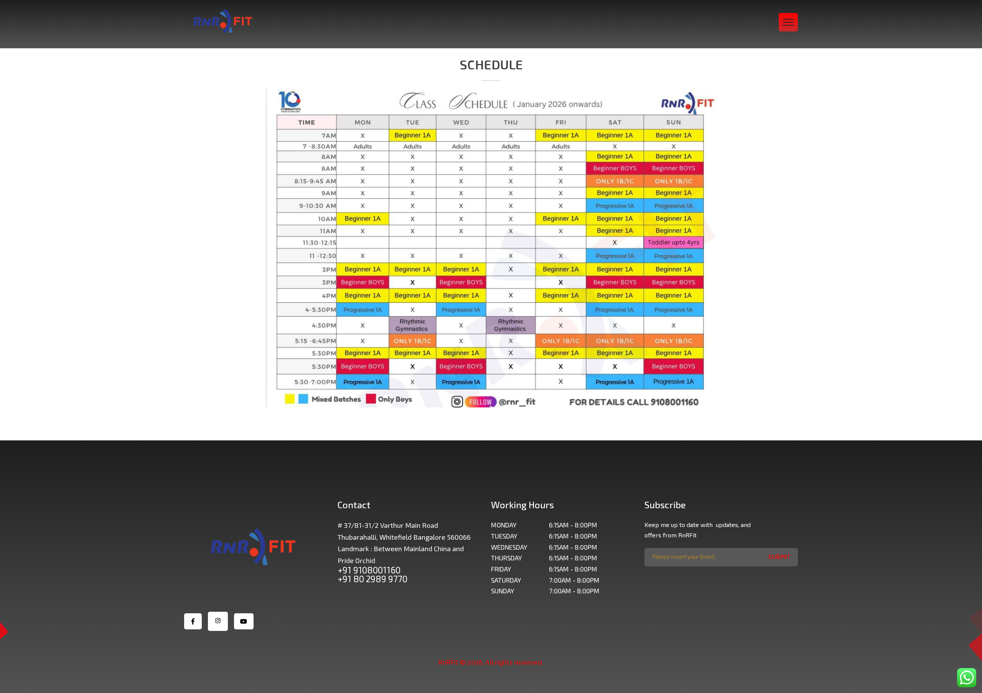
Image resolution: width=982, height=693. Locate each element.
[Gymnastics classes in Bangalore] (222, 21)
